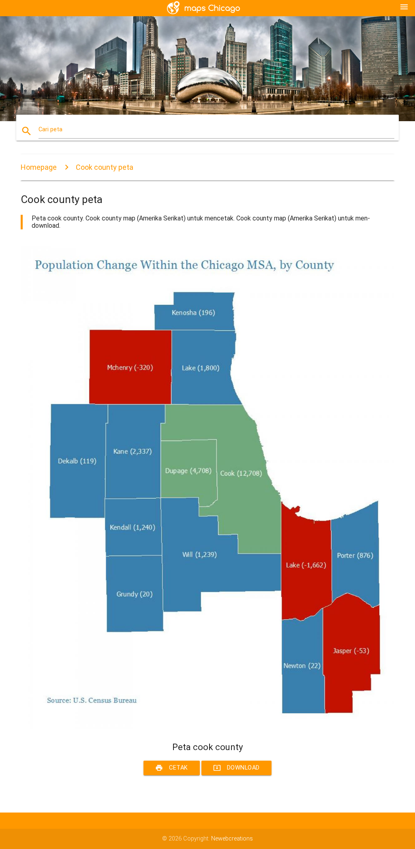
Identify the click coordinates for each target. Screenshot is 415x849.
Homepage (39, 167)
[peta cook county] (207, 727)
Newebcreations (232, 838)
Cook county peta (104, 167)
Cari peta (50, 129)
